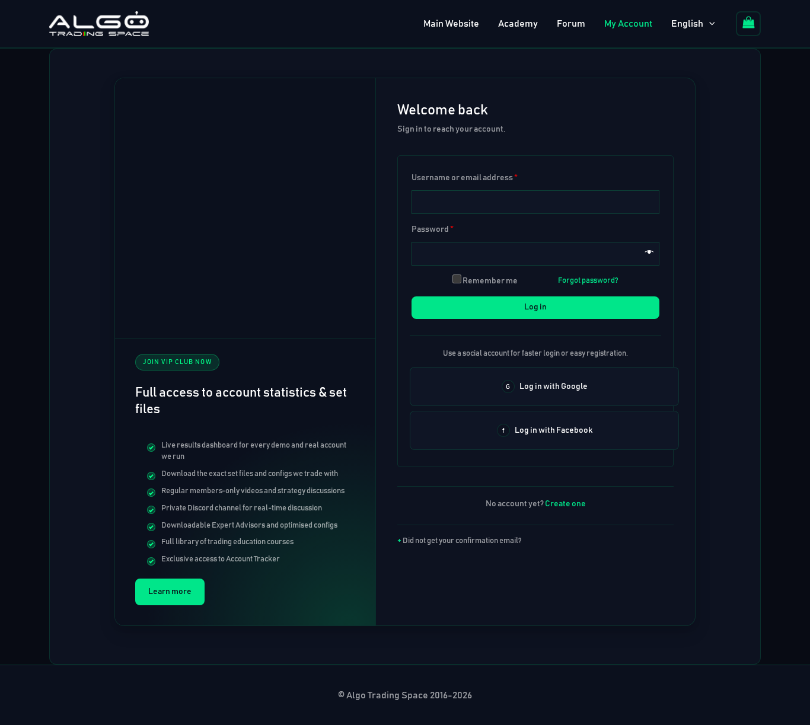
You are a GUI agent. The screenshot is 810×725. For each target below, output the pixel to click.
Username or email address (465, 178)
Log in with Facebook (553, 430)
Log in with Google (553, 386)
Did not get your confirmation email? (462, 541)
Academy (518, 23)
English (687, 23)
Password (433, 229)
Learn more (170, 591)
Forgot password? (588, 281)
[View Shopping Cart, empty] (748, 23)
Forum (571, 23)
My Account (628, 23)
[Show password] (649, 254)
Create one (565, 504)
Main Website (451, 23)
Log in (535, 307)
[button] (709, 23)
